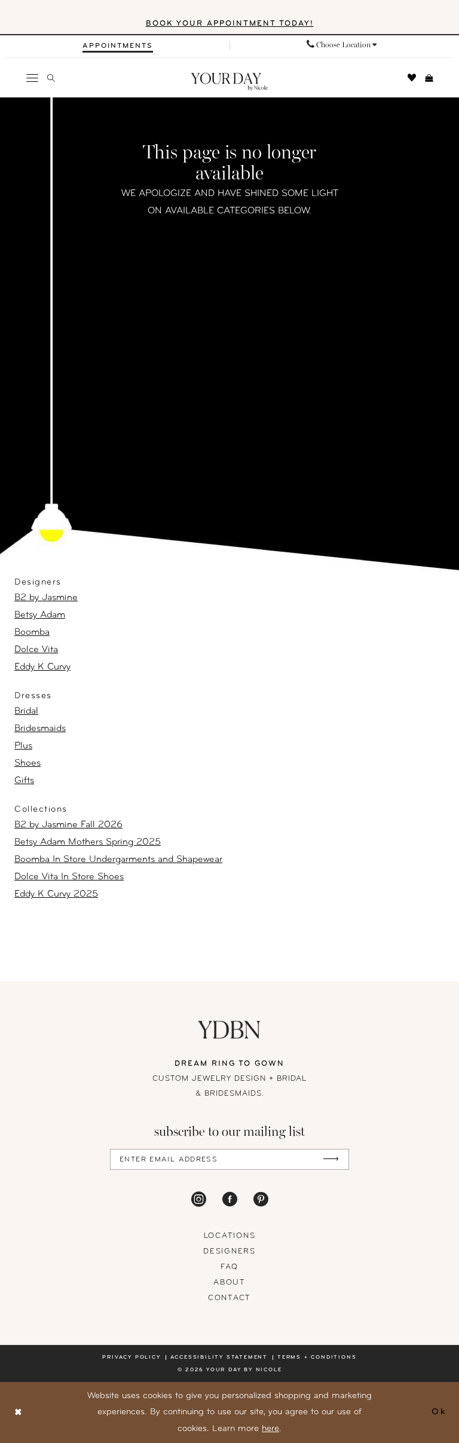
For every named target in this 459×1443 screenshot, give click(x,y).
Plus (23, 746)
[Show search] (51, 78)
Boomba (32, 632)
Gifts (24, 780)
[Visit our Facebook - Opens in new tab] (230, 1199)
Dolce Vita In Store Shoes (69, 877)
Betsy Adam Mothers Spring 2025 (87, 842)
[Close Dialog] (18, 1412)
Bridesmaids (40, 728)
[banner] (229, 82)
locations (230, 1236)
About (229, 1282)
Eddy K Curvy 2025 (56, 894)
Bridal (26, 711)
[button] (32, 78)
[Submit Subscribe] (331, 1159)
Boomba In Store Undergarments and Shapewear (118, 859)
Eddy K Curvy (42, 667)
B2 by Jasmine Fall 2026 (68, 825)
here (270, 1428)
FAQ (229, 1267)
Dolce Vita (36, 650)
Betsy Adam (39, 615)
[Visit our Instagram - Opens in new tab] (199, 1199)
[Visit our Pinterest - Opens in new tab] (261, 1199)
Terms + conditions (316, 1357)
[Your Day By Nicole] (229, 1029)
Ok (439, 1412)
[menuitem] (117, 45)
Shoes (27, 763)
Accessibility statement (219, 1357)
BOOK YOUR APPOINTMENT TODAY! (230, 23)
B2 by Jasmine (46, 598)
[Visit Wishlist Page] (412, 78)
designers (229, 1251)
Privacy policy (131, 1357)
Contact (229, 1298)
